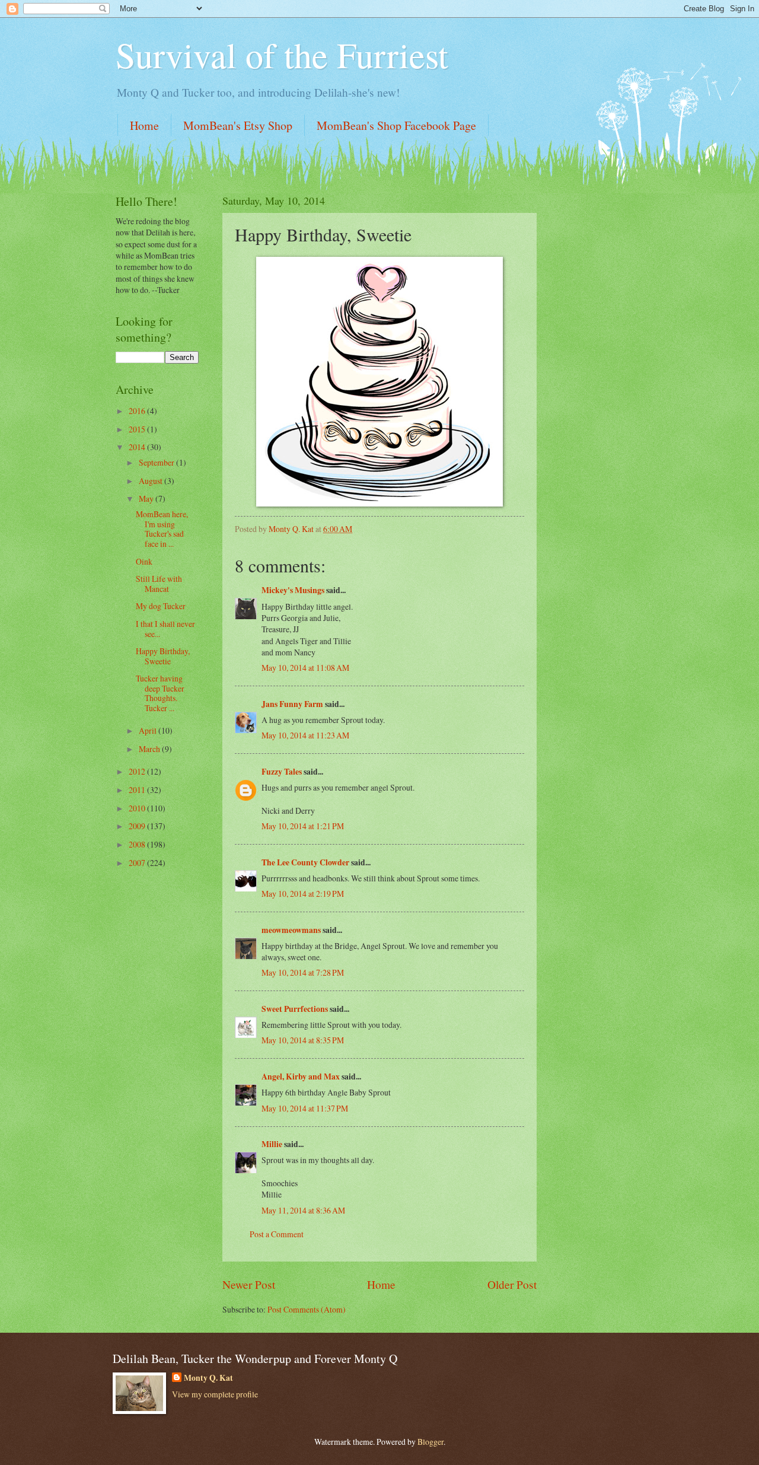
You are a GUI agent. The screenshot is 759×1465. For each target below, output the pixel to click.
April (148, 730)
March (150, 748)
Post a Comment (277, 1234)
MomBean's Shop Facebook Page (396, 125)
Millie (271, 1144)
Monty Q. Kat (208, 1378)
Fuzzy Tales (281, 772)
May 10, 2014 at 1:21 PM (302, 826)
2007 (138, 862)
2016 (138, 410)
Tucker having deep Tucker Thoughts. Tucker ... (160, 693)
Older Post (512, 1284)
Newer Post (248, 1284)
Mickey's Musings (292, 590)
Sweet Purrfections (294, 1009)
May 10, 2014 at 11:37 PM (304, 1108)
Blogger (430, 1441)
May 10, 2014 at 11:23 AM (305, 735)
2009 (138, 826)
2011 (138, 789)
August (151, 480)
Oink (144, 561)
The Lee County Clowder (305, 862)
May (147, 498)
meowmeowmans (291, 930)
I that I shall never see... (165, 628)
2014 (138, 447)
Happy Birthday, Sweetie (163, 656)
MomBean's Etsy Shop (237, 125)
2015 (138, 429)
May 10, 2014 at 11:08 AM (305, 667)
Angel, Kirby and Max (300, 1076)
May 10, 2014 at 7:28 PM (302, 972)
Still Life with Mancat (159, 583)
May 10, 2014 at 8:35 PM (302, 1040)
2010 (138, 808)
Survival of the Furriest (282, 54)
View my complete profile (215, 1394)
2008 (138, 844)
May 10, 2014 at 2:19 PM (302, 893)
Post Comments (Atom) (306, 1309)
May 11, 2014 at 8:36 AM (303, 1210)
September (157, 462)
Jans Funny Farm (292, 704)
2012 (138, 771)
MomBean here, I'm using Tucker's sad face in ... (162, 528)
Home (144, 125)
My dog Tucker (161, 606)
